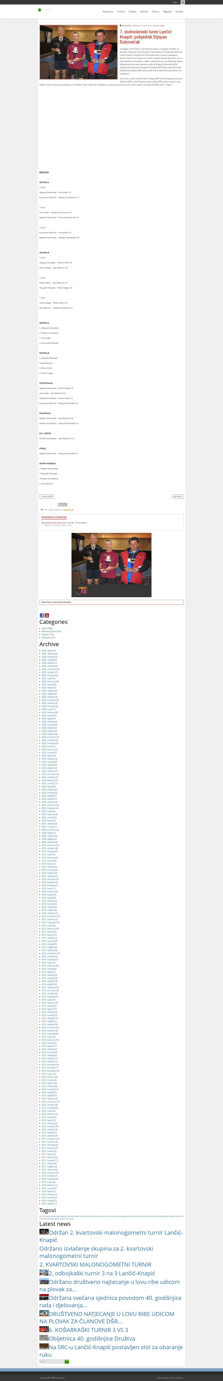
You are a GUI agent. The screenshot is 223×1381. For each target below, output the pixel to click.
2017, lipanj (49, 934)
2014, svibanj (49, 1049)
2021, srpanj (49, 817)
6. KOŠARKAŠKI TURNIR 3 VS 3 (88, 1330)
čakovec (132, 1216)
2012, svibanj (49, 1123)
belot (73, 1216)
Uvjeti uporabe (162, 1378)
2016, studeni (50, 956)
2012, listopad (50, 1107)
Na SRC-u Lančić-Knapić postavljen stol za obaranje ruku (111, 1350)
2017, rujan (48, 925)
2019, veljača (49, 873)
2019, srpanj (49, 860)
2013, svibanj (49, 1086)
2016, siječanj (50, 987)
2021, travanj (49, 826)
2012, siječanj (50, 1135)
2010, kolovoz (50, 1185)
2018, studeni (50, 882)
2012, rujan (48, 1110)
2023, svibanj (49, 758)
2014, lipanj (49, 1046)
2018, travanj (49, 903)
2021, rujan (48, 811)
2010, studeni (50, 1175)
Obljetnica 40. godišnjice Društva (92, 1338)
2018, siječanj (50, 913)
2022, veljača (49, 798)
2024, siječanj (50, 734)
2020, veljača (49, 839)
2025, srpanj (49, 684)
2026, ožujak (49, 659)
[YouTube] (46, 615)
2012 (41, 1216)
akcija (53, 1216)
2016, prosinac (51, 953)
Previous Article (47, 496)
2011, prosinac (50, 1138)
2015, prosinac (50, 990)
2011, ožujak (49, 1163)
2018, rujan (48, 888)
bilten (77, 1216)
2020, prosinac (50, 829)
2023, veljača (49, 768)
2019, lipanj (49, 863)
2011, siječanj (50, 1169)
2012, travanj (50, 1126)
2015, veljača (49, 1021)
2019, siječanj (50, 876)
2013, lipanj (49, 1083)
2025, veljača (49, 693)
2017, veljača (49, 947)
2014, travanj (49, 1052)
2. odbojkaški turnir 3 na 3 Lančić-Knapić (102, 1273)
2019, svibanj (49, 866)
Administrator (126, 26)
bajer (58, 1216)
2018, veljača (49, 910)
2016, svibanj (49, 975)
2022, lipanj (49, 786)
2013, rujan (48, 1073)
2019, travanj (49, 869)
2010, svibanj (49, 1194)
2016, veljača (49, 984)
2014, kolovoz (50, 1039)
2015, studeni (50, 993)
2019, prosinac (50, 845)
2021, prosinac (50, 805)
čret (181, 1216)
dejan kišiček (55, 1219)
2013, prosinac (50, 1064)
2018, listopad (50, 885)
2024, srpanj (49, 715)
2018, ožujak (49, 907)
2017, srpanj (49, 931)
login (48, 602)
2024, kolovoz (50, 712)
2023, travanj (49, 761)
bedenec (63, 1216)
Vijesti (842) (47, 628)
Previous (74, 558)
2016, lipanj (49, 971)
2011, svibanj (49, 1157)
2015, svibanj (49, 1012)
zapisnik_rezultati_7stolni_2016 (55, 523)
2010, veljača (49, 1203)
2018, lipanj (49, 897)
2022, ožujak (49, 795)
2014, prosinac (50, 1027)
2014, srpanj (49, 1043)
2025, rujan (48, 678)
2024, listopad (50, 706)
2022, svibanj (49, 789)
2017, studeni (50, 919)
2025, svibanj (49, 690)
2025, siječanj (50, 696)
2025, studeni (50, 672)
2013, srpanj (49, 1080)
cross (107, 1216)
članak (177, 1216)
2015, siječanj (50, 1024)
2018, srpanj (49, 894)
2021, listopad (50, 808)
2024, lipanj (49, 718)
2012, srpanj (49, 1117)
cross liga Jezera (123, 1216)
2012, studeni (50, 1104)
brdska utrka (88, 1216)
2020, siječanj (50, 842)
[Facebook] (41, 615)
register (55, 602)
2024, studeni (50, 703)
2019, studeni (50, 848)
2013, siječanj (50, 1098)
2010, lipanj (49, 1191)
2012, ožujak (50, 1129)
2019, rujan (48, 854)
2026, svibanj (49, 653)
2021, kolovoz (50, 814)
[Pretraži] (67, 1361)
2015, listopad (50, 996)
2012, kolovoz (50, 1114)
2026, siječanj (50, 666)
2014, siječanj (50, 1061)
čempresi (158, 1216)
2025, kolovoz (50, 681)
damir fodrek (44, 1219)
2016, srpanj (49, 968)
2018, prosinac (50, 879)
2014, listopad (50, 1033)
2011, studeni (50, 1141)
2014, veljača (50, 1058)
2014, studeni (50, 1030)
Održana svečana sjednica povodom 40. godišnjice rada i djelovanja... (110, 1301)
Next (148, 558)
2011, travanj (50, 1160)
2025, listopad (50, 675)
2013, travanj (50, 1089)
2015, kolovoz (50, 1002)
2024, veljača (49, 730)
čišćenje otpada (168, 1216)
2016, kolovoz (50, 965)
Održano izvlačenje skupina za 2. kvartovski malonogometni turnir (96, 1252)
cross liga (113, 1216)
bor (81, 1216)
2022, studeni (50, 777)
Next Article (177, 496)
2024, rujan (48, 709)
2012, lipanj (49, 1120)
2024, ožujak (49, 727)
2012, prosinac (51, 1101)
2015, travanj (49, 1015)
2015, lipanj (49, 1009)
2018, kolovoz (50, 891)
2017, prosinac (51, 916)
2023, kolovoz (50, 749)
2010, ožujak (49, 1200)
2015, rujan (48, 999)
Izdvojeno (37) (48, 637)
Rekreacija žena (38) (51, 631)
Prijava (175, 2)
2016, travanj (49, 978)
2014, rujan (48, 1036)
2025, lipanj (49, 687)
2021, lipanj (49, 820)
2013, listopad (50, 1070)
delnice (63, 1219)
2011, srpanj (49, 1151)
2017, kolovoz (50, 928)
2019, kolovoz (50, 857)
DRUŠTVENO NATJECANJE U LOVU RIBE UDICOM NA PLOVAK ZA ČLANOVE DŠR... (106, 1317)
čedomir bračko (148, 1216)
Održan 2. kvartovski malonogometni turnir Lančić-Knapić (111, 1236)
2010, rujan (48, 1182)
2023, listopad (50, 743)
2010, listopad (50, 1178)
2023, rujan (48, 746)
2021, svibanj (49, 823)
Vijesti (162, 26)
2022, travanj (49, 792)
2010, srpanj (49, 1188)
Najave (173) (48, 634)
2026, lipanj (49, 650)
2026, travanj (49, 656)
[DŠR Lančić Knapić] (45, 10)
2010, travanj (49, 1197)
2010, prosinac (50, 1172)
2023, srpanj (49, 752)
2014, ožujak (49, 1055)
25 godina (47, 1216)
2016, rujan (48, 962)
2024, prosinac (50, 700)
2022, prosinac (50, 774)
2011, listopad (50, 1144)
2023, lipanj (49, 755)
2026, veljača (49, 662)
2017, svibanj (49, 937)
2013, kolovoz (50, 1076)
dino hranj (70, 1219)
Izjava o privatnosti (176, 1378)
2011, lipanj (49, 1154)
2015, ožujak (50, 1018)
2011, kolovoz (50, 1148)
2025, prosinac (50, 669)
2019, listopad (50, 851)
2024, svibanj (49, 721)
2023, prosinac (50, 737)
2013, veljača (49, 1095)
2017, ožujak (49, 944)
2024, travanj (49, 724)
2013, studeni (50, 1067)
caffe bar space (99, 1216)
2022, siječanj (50, 802)
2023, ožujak (49, 764)
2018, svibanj (49, 900)
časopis (139, 1216)
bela (69, 1216)
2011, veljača (49, 1166)
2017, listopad (50, 922)
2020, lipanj (49, 832)
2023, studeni (50, 740)
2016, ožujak (50, 981)
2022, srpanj (50, 783)
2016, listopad (50, 959)
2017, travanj (49, 941)
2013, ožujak (49, 1092)
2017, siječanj (50, 950)
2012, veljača (49, 1132)
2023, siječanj (50, 771)
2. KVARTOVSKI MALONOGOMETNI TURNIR (95, 1264)
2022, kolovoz (50, 780)
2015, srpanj (49, 1005)
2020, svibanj (49, 835)
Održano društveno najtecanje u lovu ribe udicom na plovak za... (109, 1285)
